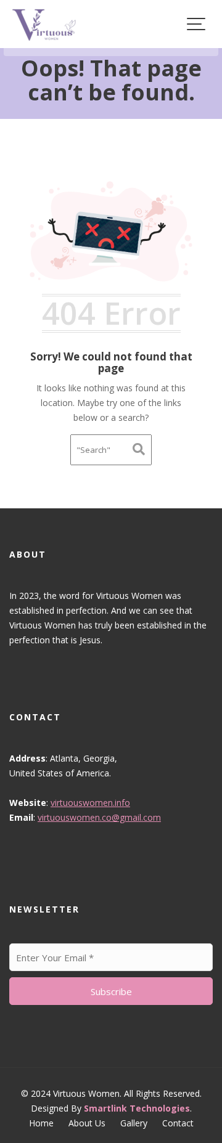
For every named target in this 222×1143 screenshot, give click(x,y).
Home (41, 1123)
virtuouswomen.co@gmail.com (99, 817)
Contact (178, 1123)
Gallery (133, 1123)
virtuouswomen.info (90, 802)
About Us (86, 1123)
